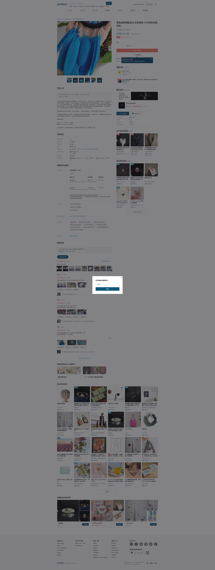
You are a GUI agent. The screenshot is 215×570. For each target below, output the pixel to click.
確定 (107, 289)
